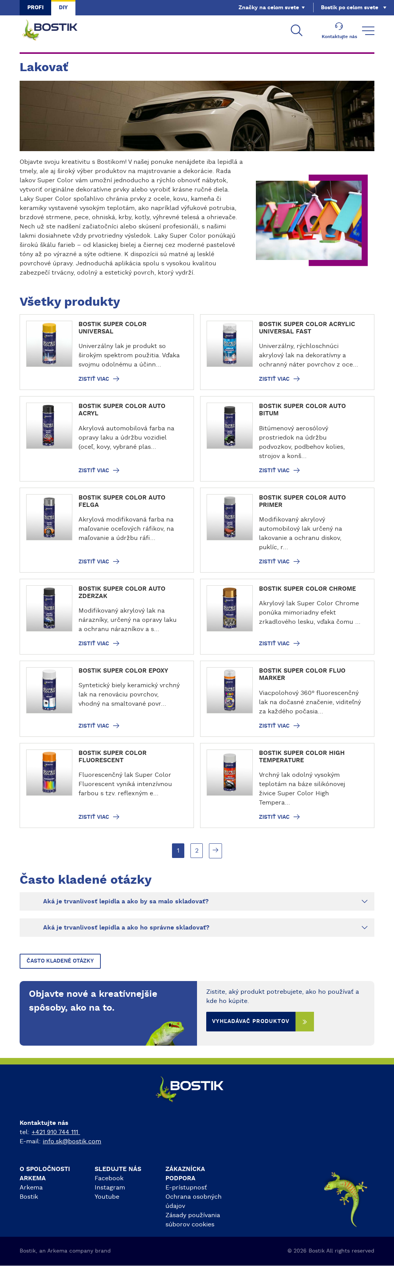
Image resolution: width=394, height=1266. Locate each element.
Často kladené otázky (60, 961)
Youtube (107, 1197)
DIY (63, 7)
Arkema (31, 1187)
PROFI (35, 7)
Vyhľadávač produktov (250, 1021)
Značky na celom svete (269, 7)
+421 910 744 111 (56, 1132)
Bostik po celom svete (349, 7)
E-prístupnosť (186, 1187)
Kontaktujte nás (339, 36)
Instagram (110, 1187)
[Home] (56, 30)
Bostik (29, 1197)
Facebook (109, 1178)
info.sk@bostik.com (72, 1141)
